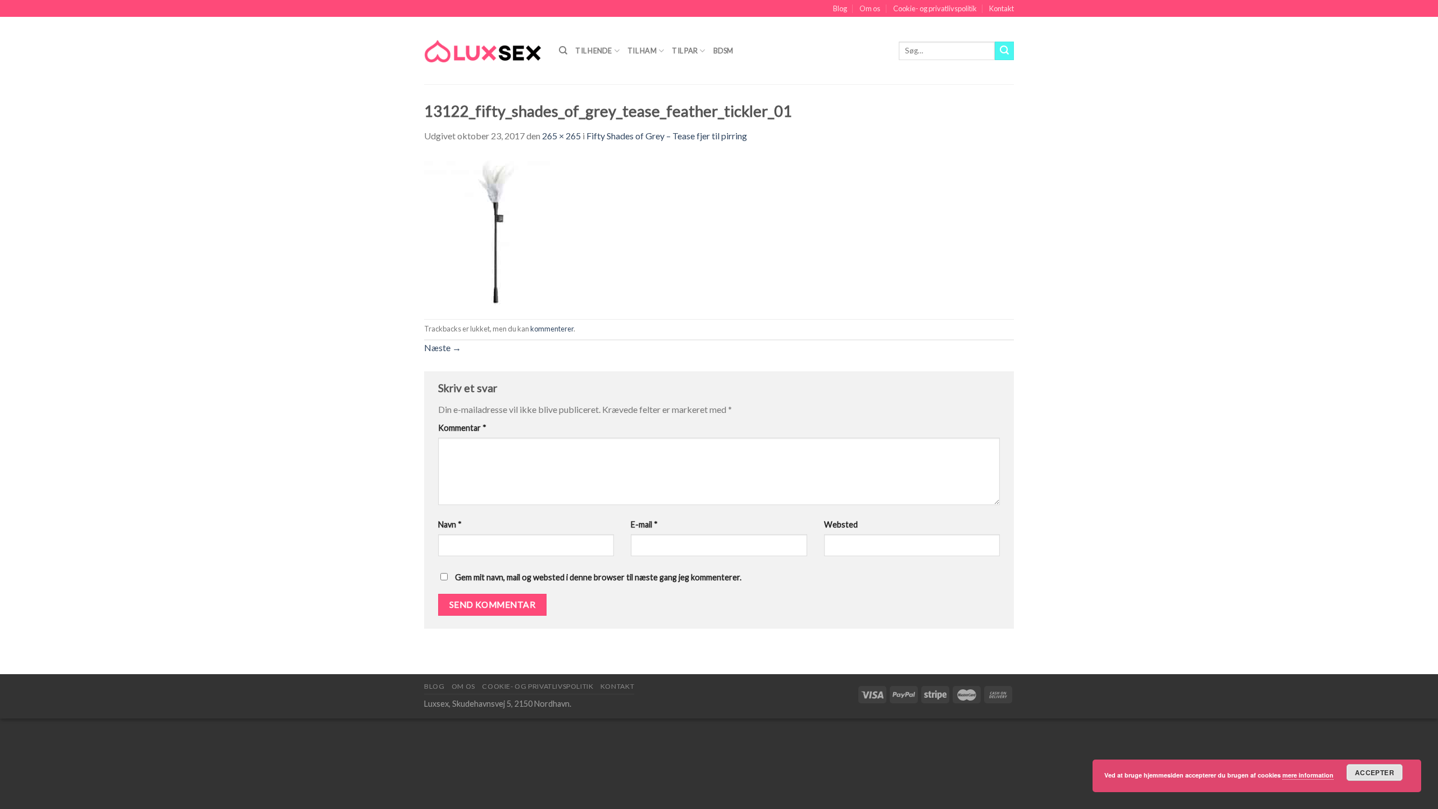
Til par (685, 50)
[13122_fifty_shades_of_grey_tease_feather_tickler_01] (498, 230)
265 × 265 (561, 135)
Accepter (1374, 772)
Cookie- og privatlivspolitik (935, 8)
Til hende (593, 50)
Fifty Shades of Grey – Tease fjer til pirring (666, 135)
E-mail (644, 524)
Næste (442, 347)
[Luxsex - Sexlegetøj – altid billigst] (483, 50)
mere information (1308, 775)
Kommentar (462, 428)
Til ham (642, 50)
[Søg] (563, 50)
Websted (841, 524)
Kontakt (1001, 8)
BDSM (723, 50)
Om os (869, 8)
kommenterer (552, 328)
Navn (450, 524)
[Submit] (1004, 51)
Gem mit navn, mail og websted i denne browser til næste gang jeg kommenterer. (598, 577)
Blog (840, 8)
